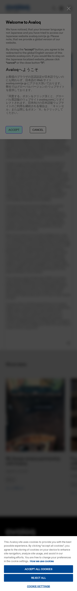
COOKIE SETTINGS (38, 586)
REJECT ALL (38, 577)
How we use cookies (42, 561)
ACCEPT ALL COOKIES (38, 569)
